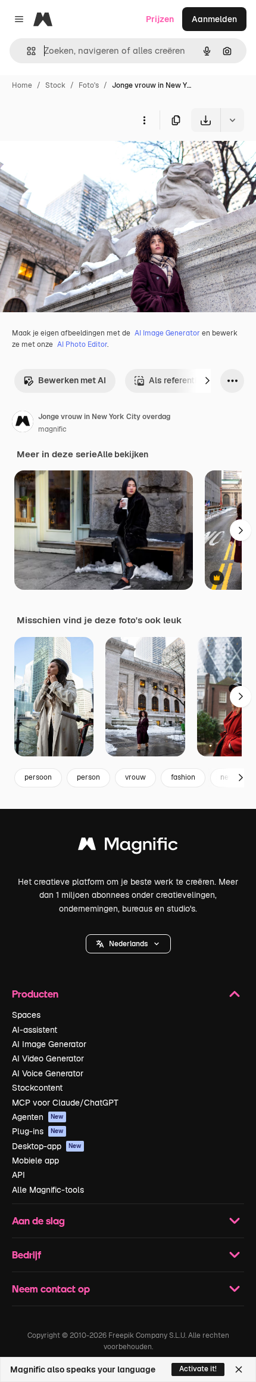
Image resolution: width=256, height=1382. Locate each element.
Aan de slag (38, 1220)
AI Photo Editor (82, 344)
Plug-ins (38, 1131)
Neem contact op (51, 1288)
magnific (52, 429)
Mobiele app (35, 1160)
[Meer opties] (144, 120)
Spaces (26, 1014)
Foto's (89, 85)
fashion (183, 777)
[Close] (239, 1369)
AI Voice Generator (47, 1073)
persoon (38, 777)
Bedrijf (26, 1254)
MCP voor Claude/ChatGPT (65, 1102)
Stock (55, 85)
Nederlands (128, 944)
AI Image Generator (167, 333)
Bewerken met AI (72, 380)
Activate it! (198, 1369)
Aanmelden (214, 19)
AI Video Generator (48, 1058)
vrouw (135, 777)
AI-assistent (34, 1029)
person (88, 777)
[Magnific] (128, 847)
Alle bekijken (122, 454)
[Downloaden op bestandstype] (232, 120)
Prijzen (160, 19)
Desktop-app (47, 1146)
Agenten (38, 1117)
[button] (128, 943)
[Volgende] (207, 381)
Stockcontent (37, 1087)
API (18, 1174)
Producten (35, 993)
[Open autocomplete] (26, 51)
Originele (78, 159)
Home (22, 85)
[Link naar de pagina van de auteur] (22, 423)
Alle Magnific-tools (48, 1189)
